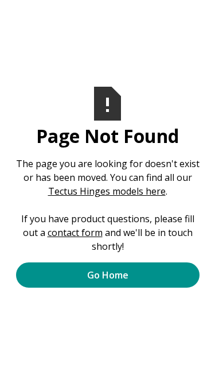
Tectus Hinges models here (107, 191)
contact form (75, 232)
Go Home (107, 275)
